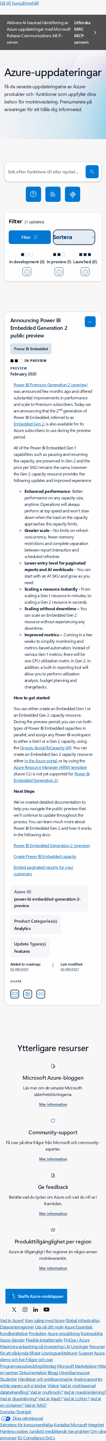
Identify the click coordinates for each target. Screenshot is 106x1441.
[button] (33, 194)
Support (86, 1353)
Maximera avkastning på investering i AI (35, 1346)
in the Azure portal (40, 760)
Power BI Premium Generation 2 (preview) (51, 384)
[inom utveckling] (27, 271)
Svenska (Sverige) (15, 1411)
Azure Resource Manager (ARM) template (50, 767)
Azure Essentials (78, 1327)
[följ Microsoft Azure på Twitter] (14, 1309)
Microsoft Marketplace (76, 1366)
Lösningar (80, 1346)
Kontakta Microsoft (70, 1424)
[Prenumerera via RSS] (53, 194)
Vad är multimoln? (46, 1392)
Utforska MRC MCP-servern (82, 32)
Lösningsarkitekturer (60, 1353)
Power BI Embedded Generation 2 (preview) (52, 845)
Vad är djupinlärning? (19, 1398)
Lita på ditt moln (49, 1327)
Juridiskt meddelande (48, 1431)
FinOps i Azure (76, 1340)
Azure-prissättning (64, 1333)
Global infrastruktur (83, 1320)
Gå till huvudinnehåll (19, 3)
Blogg (53, 1372)
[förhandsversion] (59, 271)
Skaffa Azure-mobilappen (40, 1296)
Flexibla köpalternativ (44, 1340)
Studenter (8, 1379)
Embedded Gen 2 (29, 424)
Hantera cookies (14, 1431)
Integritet (96, 1424)
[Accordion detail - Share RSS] (27, 994)
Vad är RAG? (35, 1405)
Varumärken (78, 1431)
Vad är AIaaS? (50, 1398)
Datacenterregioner (17, 1327)
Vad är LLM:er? (76, 1398)
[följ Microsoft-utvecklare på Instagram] (25, 1309)
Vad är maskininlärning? (85, 1392)
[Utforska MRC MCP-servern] (72, 194)
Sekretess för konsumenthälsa (26, 1424)
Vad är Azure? (12, 1320)
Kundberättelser (14, 1333)
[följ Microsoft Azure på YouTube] (46, 1309)
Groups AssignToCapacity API (45, 747)
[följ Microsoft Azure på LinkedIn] (35, 1309)
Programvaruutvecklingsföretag (28, 1366)
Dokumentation (33, 1372)
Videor (53, 1385)
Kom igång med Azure (44, 1320)
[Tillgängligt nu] (85, 271)
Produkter (37, 1333)
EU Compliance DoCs (36, 1437)
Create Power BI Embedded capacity (45, 856)
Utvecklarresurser (74, 1372)
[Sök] (92, 171)
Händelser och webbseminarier (45, 1379)
